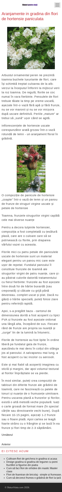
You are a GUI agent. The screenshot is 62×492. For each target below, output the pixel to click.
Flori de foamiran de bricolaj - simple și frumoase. (34, 474)
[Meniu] (57, 5)
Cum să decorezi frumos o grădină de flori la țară (33, 477)
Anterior (6, 444)
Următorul (7, 434)
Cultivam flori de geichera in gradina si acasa (31, 458)
